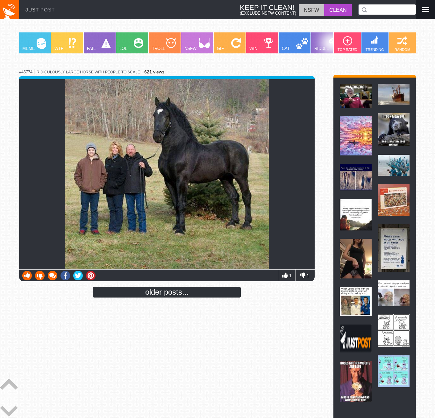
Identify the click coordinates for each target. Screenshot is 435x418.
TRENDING (375, 49)
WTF (58, 48)
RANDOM (402, 49)
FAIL (91, 48)
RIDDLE (321, 48)
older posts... (167, 292)
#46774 (25, 72)
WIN (253, 48)
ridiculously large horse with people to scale (88, 72)
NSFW (190, 48)
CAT (286, 48)
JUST (40, 9)
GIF (220, 48)
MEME (28, 48)
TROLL (158, 48)
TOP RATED (347, 49)
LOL (123, 48)
